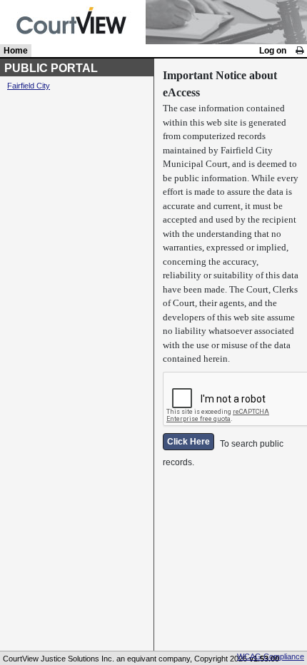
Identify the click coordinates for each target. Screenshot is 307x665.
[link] (299, 51)
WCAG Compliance (270, 656)
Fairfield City (28, 85)
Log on (272, 51)
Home (16, 51)
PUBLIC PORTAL (51, 68)
